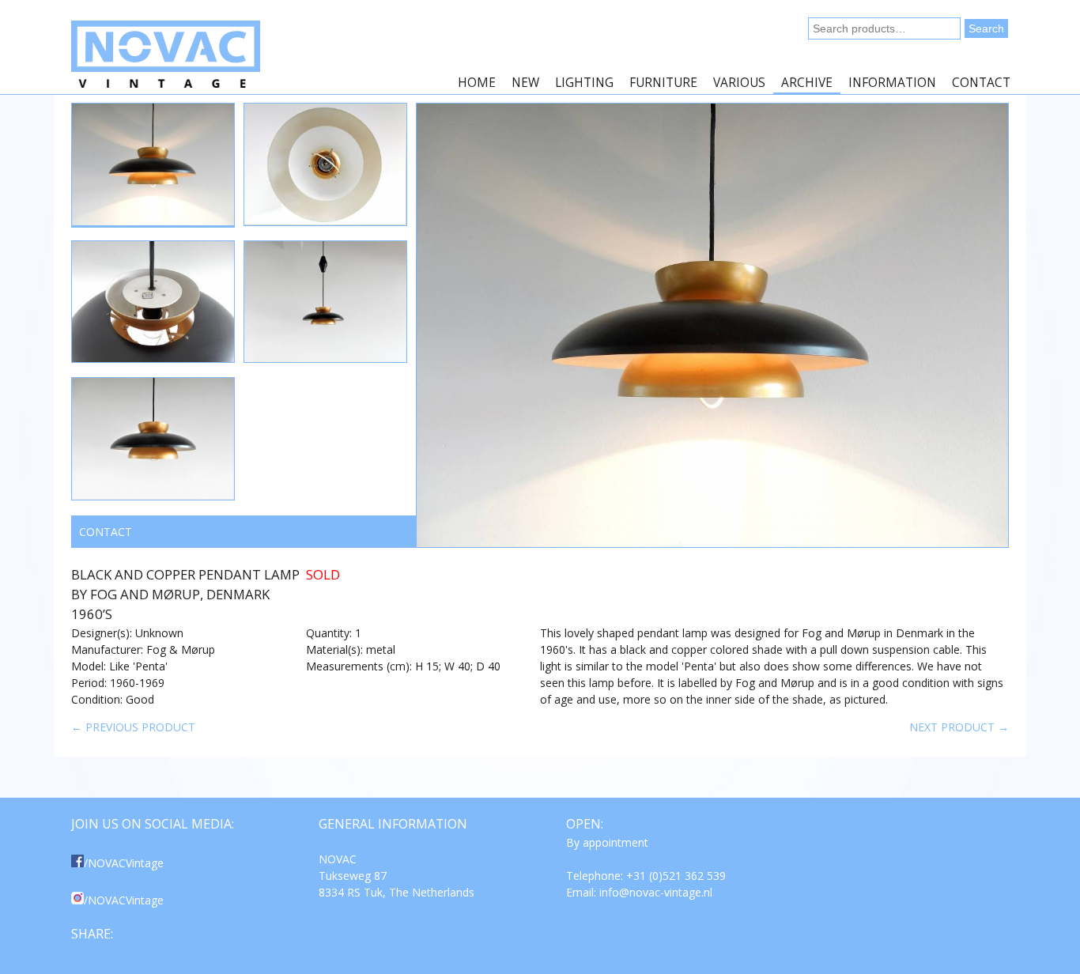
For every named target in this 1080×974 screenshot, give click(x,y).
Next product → (959, 726)
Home (477, 82)
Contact (981, 82)
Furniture (663, 82)
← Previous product (133, 726)
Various (739, 82)
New (525, 82)
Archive (807, 82)
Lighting (584, 82)
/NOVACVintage (124, 862)
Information (892, 82)
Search (986, 28)
